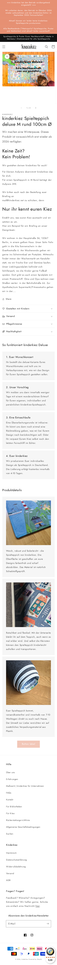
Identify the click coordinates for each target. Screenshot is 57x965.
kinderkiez (25, 959)
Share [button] (8, 298)
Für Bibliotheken (14, 806)
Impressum (11, 852)
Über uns (10, 772)
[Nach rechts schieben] (35, 108)
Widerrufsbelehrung (16, 866)
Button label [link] (28, 744)
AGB (8, 880)
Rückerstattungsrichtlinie (18, 820)
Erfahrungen (12, 779)
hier (38, 906)
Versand (10, 873)
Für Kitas (10, 813)
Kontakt (9, 799)
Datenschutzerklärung (16, 859)
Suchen (9, 833)
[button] (3, 46)
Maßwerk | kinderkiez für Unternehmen (25, 785)
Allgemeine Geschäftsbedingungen (23, 826)
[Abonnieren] (47, 923)
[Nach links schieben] (21, 108)
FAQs (8, 792)
